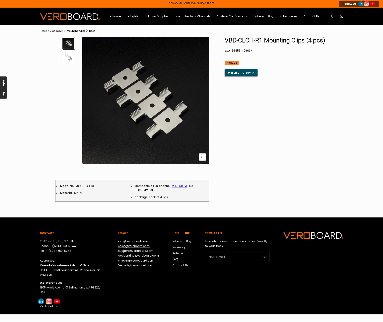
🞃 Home (115, 16)
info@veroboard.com (133, 241)
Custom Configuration (232, 16)
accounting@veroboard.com (138, 256)
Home (43, 31)
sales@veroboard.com (134, 246)
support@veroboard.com (135, 251)
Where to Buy (264, 16)
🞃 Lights (132, 16)
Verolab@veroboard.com (135, 265)
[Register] (264, 256)
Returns (178, 253)
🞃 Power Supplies (157, 16)
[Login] (341, 16)
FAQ (175, 259)
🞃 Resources (288, 16)
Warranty (179, 247)
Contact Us (311, 16)
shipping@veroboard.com (136, 261)
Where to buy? (241, 73)
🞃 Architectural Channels (192, 16)
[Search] (333, 16)
